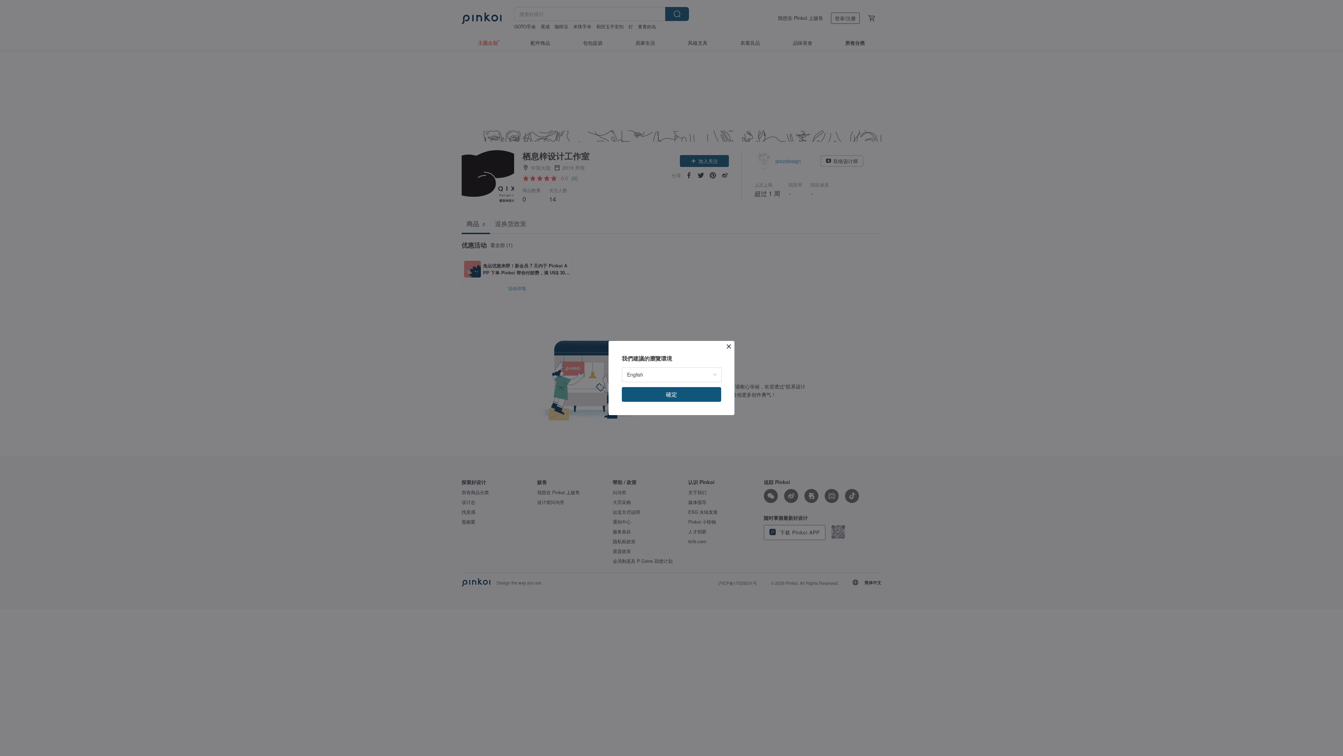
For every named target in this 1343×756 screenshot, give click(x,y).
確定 (671, 394)
